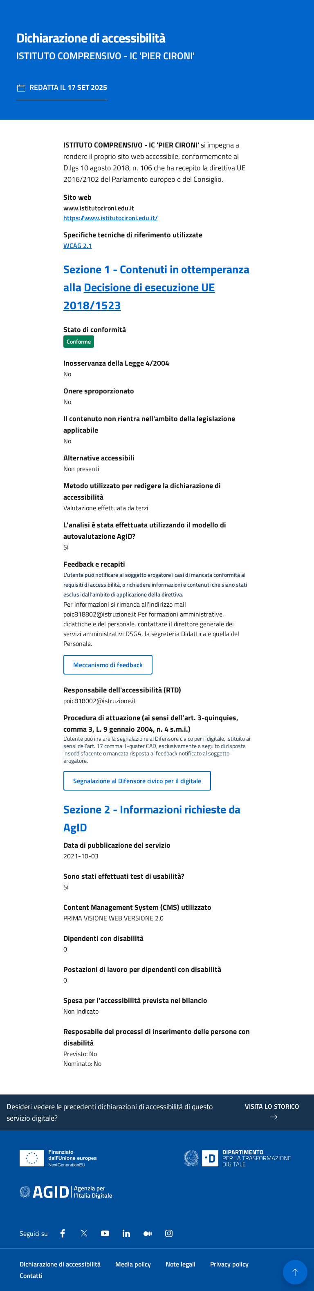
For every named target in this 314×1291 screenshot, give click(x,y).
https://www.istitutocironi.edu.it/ (110, 218)
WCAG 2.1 (77, 245)
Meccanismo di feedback (108, 665)
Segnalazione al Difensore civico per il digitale (137, 781)
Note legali (180, 1264)
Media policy (133, 1264)
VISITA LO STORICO (272, 1106)
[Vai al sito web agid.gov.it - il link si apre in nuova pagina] (66, 1192)
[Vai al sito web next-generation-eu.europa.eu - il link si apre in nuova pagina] (58, 1158)
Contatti (31, 1275)
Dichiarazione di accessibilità (60, 1264)
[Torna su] (295, 1272)
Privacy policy (229, 1264)
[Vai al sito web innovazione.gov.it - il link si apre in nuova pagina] (239, 1158)
